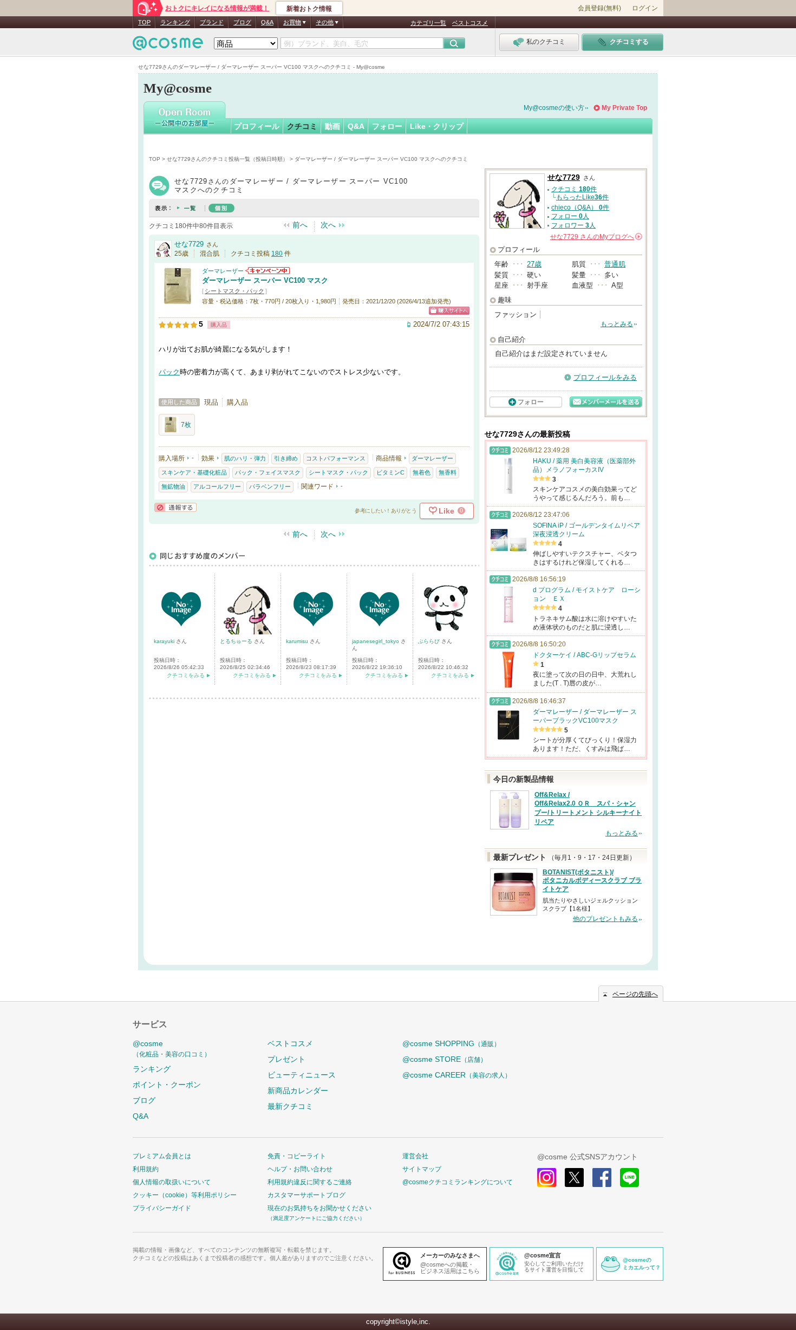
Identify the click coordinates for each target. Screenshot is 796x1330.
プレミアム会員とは (162, 1156)
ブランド (212, 22)
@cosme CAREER (456, 1075)
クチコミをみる (186, 675)
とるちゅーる (237, 641)
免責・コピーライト (296, 1156)
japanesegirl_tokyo (376, 641)
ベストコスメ (470, 23)
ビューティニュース (301, 1075)
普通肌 (614, 264)
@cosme (172, 1048)
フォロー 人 (570, 216)
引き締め (286, 458)
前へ (300, 224)
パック (169, 372)
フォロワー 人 (573, 225)
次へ (328, 224)
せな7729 (189, 244)
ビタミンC (390, 472)
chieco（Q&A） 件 (580, 207)
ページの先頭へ (635, 994)
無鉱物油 (173, 486)
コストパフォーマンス (336, 458)
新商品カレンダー (297, 1090)
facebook (601, 1177)
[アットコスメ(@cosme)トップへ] (168, 46)
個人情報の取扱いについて (172, 1182)
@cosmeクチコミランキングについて (457, 1182)
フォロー (387, 126)
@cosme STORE (444, 1059)
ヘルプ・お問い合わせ (299, 1169)
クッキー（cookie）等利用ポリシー (185, 1195)
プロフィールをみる (605, 377)
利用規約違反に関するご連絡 (309, 1182)
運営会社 (415, 1156)
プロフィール (256, 126)
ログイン (645, 8)
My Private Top (624, 108)
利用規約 (146, 1169)
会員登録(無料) (599, 8)
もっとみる (617, 324)
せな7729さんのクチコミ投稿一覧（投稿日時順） (227, 159)
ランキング (175, 22)
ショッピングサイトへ (449, 311)
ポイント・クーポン (167, 1084)
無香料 (447, 472)
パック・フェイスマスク (268, 472)
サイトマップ (421, 1169)
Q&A (267, 22)
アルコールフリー (217, 486)
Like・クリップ (437, 126)
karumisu (298, 641)
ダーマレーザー (223, 271)
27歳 (534, 264)
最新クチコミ (290, 1106)
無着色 (421, 472)
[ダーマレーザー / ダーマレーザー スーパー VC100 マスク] (178, 300)
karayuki (165, 641)
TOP (144, 22)
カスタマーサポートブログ (306, 1195)
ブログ (242, 22)
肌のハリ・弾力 (245, 458)
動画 (332, 126)
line (629, 1177)
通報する (175, 507)
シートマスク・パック (234, 291)
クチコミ (302, 126)
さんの (595, 237)
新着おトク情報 (309, 8)
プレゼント (286, 1059)
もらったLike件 (582, 197)
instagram (546, 1177)
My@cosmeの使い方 (554, 108)
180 (277, 253)
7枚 (186, 425)
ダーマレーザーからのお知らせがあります (267, 270)
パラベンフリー (270, 486)
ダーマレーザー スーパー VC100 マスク (265, 280)
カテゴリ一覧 (428, 23)
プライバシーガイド (162, 1208)
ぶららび (429, 641)
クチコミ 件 (574, 189)
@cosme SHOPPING (451, 1043)
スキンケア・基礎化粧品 (194, 472)
